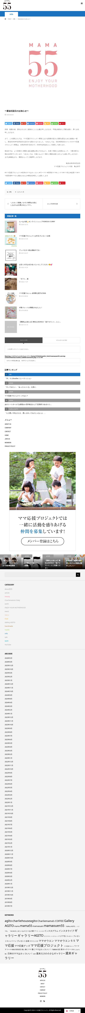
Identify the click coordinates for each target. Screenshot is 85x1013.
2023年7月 (8, 736)
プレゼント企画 (23, 941)
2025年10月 (9, 669)
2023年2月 (8, 754)
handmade (9, 626)
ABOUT (42, 983)
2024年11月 (9, 688)
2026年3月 (8, 662)
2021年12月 (9, 806)
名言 (58, 949)
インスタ (41, 931)
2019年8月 (8, 902)
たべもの (22, 931)
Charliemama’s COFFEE (51, 921)
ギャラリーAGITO (30, 935)
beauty (7, 596)
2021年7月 (8, 824)
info (11, 14)
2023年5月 (8, 743)
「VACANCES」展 (14, 931)
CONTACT (8, 431)
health (7, 630)
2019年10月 (9, 895)
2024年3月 (8, 706)
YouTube (8, 645)
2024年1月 (8, 714)
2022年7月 (8, 780)
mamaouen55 (54, 926)
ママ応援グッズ (22, 945)
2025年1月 (8, 680)
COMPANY (8, 428)
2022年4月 (8, 791)
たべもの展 (29, 931)
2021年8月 (8, 821)
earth (7, 604)
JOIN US (7, 439)
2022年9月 (8, 773)
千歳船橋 (54, 949)
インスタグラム (51, 930)
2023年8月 (8, 732)
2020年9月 (8, 862)
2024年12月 (9, 684)
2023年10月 (9, 725)
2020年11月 (9, 854)
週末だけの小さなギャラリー (50, 953)
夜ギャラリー (66, 949)
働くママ (28, 949)
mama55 (26, 926)
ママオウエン (46, 940)
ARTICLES (42, 980)
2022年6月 (8, 784)
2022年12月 (9, 762)
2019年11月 (9, 891)
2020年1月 (8, 884)
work (6, 641)
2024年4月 (8, 702)
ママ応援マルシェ (69, 946)
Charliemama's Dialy (12, 600)
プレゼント (69, 936)
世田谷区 (18, 949)
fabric (7, 615)
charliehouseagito (24, 921)
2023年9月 (8, 728)
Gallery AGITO (10, 622)
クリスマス (47, 936)
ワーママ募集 (11, 949)
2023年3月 (8, 751)
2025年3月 (8, 673)
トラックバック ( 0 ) (61, 340)
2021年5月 (8, 832)
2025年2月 (8, 677)
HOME (7, 435)
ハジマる (62, 936)
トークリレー (54, 936)
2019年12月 (9, 887)
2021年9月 (8, 817)
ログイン (24, 361)
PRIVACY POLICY (10, 446)
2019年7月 (8, 906)
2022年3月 (8, 795)
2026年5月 (8, 658)
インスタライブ (66, 930)
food (6, 619)
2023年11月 (9, 721)
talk (6, 637)
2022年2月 (8, 799)
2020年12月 (9, 850)
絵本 (34, 954)
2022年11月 (9, 765)
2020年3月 (8, 876)
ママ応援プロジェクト (47, 945)
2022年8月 (8, 776)
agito (8, 921)
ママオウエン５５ (64, 940)
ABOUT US (8, 424)
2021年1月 (8, 847)
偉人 (23, 949)
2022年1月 (8, 802)
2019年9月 (8, 899)
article (7, 593)
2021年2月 (8, 843)
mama (17, 926)
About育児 (8, 589)
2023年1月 (8, 758)
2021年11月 (9, 810)
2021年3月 (8, 839)
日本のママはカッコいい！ (20, 953)
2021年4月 (8, 836)
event (7, 611)
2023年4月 (8, 747)
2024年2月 (8, 710)
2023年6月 (8, 739)
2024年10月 (9, 691)
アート (36, 931)
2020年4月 (8, 873)
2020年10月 (9, 858)
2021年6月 (8, 828)
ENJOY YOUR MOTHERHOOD (15, 608)
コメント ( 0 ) (23, 340)
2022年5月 (8, 787)
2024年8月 (8, 699)
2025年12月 (9, 665)
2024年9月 (8, 695)
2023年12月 (9, 717)
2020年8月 (8, 865)
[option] (10, 561)
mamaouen (38, 926)
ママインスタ (34, 941)
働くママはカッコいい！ (41, 949)
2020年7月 (8, 869)
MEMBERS (8, 442)
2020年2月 (8, 880)
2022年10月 (9, 769)
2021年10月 (9, 813)
